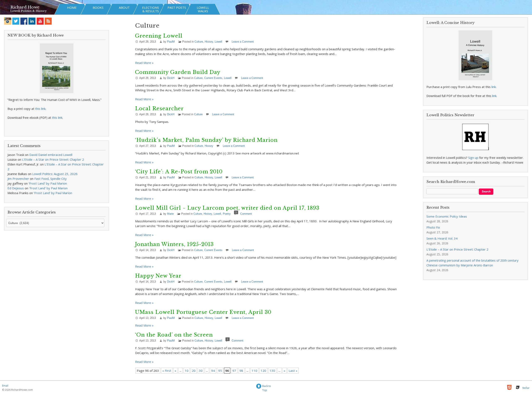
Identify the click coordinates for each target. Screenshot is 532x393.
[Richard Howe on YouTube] (40, 21)
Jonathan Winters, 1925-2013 (174, 244)
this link (40, 109)
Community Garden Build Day (177, 72)
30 (201, 371)
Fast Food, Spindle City (50, 178)
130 (272, 371)
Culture (199, 41)
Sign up (473, 157)
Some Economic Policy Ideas (446, 216)
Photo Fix (433, 227)
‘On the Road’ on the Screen (174, 335)
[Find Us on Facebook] (24, 21)
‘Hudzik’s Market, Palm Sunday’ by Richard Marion (206, 140)
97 (234, 371)
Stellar (526, 388)
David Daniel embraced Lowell (50, 155)
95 (220, 371)
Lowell (218, 41)
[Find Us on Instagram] (7, 21)
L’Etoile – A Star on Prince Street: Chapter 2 (53, 159)
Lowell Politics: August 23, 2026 (55, 174)
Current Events (213, 78)
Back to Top (266, 386)
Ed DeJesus (15, 188)
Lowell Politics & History (28, 10)
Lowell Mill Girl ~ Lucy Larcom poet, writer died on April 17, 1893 (227, 208)
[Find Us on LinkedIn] (32, 21)
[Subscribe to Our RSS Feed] (48, 21)
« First (166, 371)
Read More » (144, 63)
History (209, 41)
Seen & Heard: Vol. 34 (442, 238)
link (493, 87)
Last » (293, 371)
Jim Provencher (18, 178)
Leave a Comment (243, 41)
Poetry (227, 213)
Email (5, 385)
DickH (170, 78)
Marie (170, 213)
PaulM (171, 41)
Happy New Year (158, 276)
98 (241, 371)
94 (213, 371)
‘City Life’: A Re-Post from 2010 (179, 172)
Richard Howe (24, 7)
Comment (246, 213)
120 (263, 371)
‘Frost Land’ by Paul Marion (47, 183)
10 (186, 371)
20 (194, 371)
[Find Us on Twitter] (16, 21)
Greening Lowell (158, 36)
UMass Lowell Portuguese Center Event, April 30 (203, 312)
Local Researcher (159, 108)
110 (254, 371)
